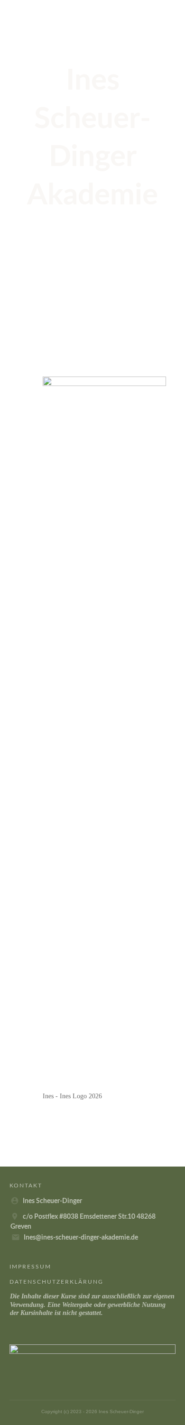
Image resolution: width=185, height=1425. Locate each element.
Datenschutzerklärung (56, 1282)
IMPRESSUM (30, 1266)
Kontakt (25, 1185)
